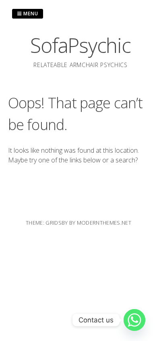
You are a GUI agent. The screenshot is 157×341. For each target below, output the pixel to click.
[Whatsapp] (134, 320)
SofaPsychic (80, 45)
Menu (30, 13)
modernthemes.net (104, 222)
